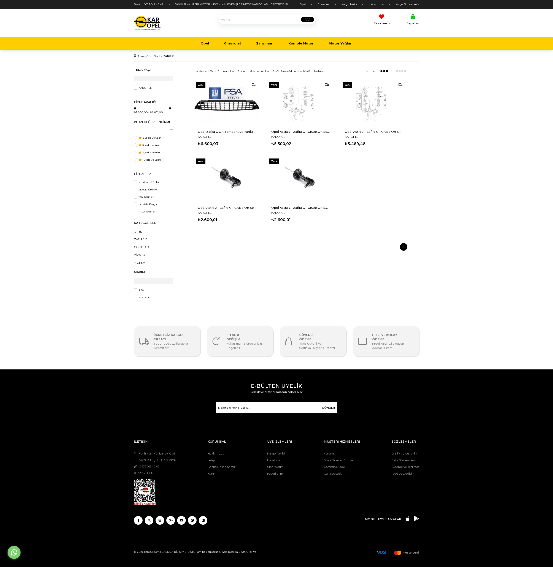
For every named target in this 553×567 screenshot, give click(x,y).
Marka (139, 272)
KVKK (211, 473)
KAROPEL (145, 87)
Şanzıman (264, 43)
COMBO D (141, 247)
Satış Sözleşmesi (403, 460)
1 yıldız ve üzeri (151, 159)
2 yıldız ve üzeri (151, 152)
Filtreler (142, 174)
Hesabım (273, 460)
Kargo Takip (349, 4)
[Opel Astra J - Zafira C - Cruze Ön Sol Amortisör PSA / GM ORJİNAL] (300, 102)
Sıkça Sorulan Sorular (339, 460)
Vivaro (139, 255)
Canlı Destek (333, 473)
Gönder (328, 407)
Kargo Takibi (276, 453)
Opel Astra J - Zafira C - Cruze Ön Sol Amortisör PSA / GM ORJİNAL (300, 132)
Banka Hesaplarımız (221, 467)
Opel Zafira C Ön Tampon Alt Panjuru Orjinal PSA (227, 132)
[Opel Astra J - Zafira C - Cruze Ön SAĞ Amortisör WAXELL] (300, 178)
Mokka (139, 262)
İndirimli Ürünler (148, 182)
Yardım (329, 453)
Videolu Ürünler (148, 189)
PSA (141, 290)
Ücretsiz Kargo (147, 204)
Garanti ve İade (334, 467)
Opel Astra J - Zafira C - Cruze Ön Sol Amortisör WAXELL (227, 208)
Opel (303, 4)
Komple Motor (301, 43)
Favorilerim (275, 473)
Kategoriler (145, 223)
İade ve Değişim (403, 473)
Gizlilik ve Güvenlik (404, 453)
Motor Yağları (340, 43)
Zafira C (140, 239)
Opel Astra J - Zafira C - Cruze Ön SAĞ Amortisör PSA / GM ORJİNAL (374, 132)
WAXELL (144, 297)
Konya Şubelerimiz (407, 4)
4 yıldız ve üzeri (152, 137)
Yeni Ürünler (146, 196)
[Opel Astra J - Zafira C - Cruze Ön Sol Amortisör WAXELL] (227, 178)
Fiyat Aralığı (145, 102)
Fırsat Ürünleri (147, 211)
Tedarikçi (142, 70)
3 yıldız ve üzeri (151, 145)
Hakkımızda (376, 4)
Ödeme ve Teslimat (405, 467)
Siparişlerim (275, 467)
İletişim (213, 460)
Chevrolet (324, 4)
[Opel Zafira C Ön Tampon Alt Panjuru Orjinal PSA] (227, 102)
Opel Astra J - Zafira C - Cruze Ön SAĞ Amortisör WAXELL (300, 208)
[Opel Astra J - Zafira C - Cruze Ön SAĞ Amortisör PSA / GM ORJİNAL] (373, 102)
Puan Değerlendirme (152, 122)
